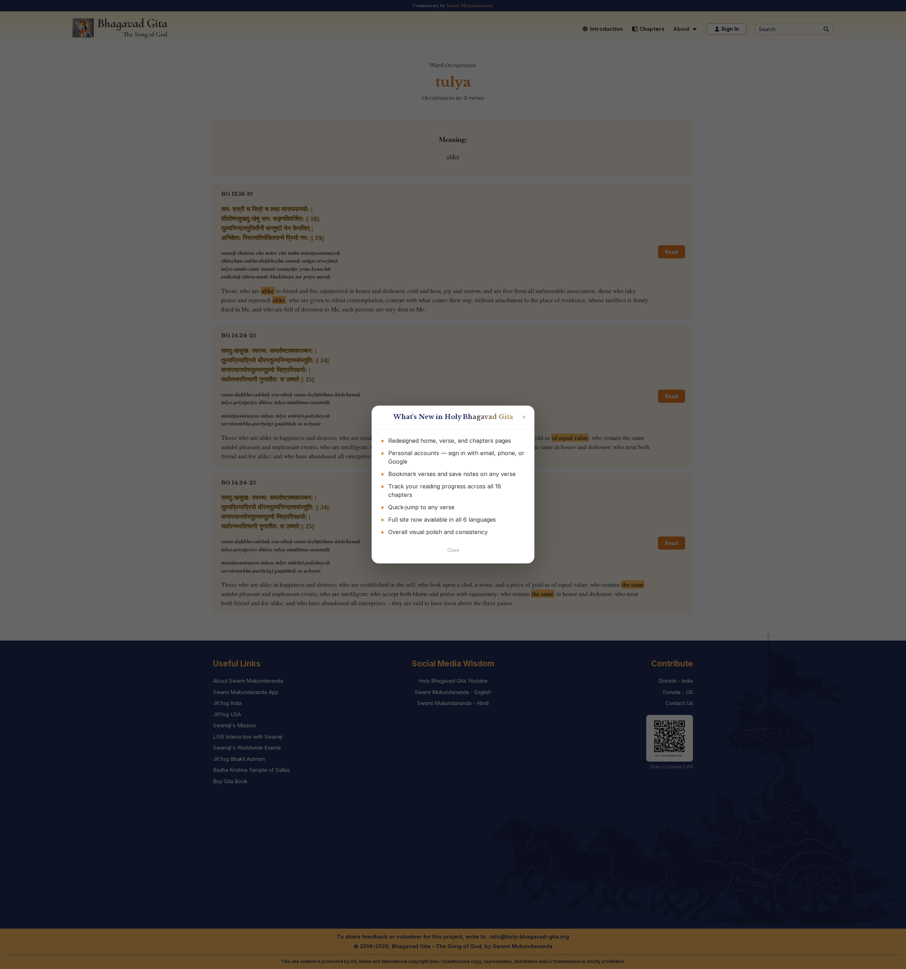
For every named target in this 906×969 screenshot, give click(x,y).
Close (453, 550)
